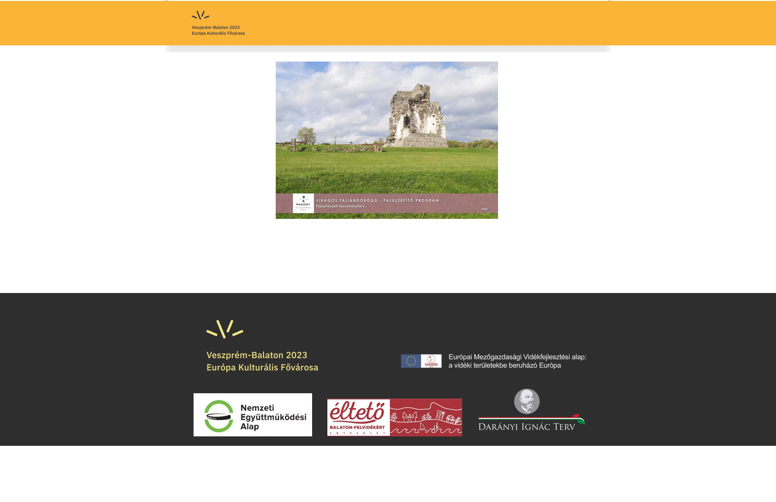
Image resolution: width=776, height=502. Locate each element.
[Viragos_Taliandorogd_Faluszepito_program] (386, 141)
